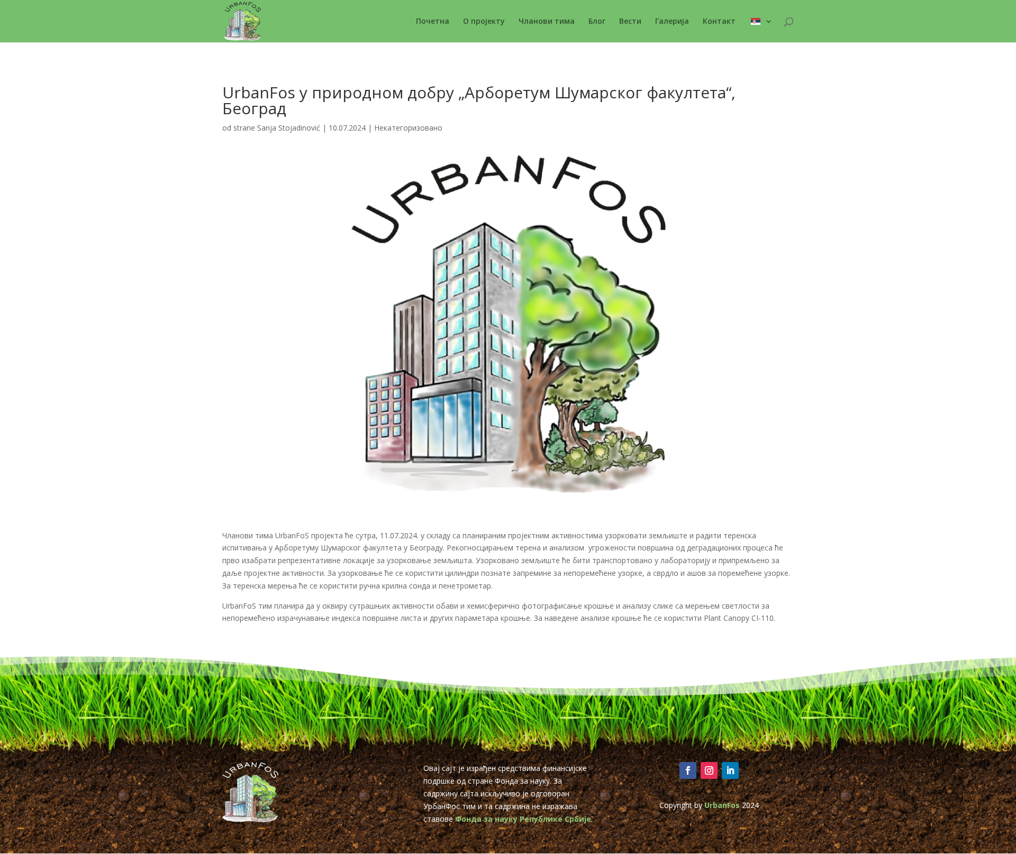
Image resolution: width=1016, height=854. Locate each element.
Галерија (672, 21)
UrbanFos (722, 805)
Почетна (432, 21)
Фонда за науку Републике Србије (523, 819)
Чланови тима (547, 21)
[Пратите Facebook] (687, 770)
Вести (630, 21)
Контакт (719, 21)
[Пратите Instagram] (709, 770)
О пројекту (484, 21)
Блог (596, 21)
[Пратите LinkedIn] (730, 770)
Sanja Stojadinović (288, 128)
